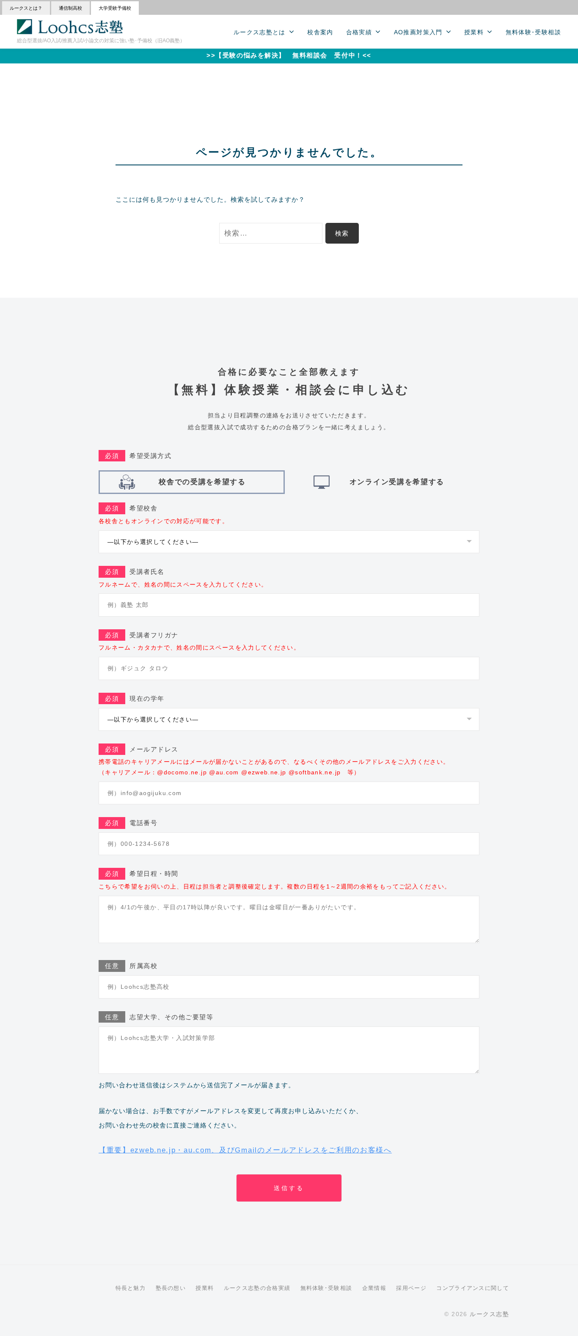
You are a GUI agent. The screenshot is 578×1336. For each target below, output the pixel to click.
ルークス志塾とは (260, 32)
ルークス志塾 (489, 1314)
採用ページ (411, 1288)
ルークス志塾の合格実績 (257, 1288)
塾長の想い (171, 1288)
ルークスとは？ (26, 8)
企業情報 (374, 1288)
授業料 (474, 32)
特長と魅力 (131, 1288)
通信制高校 (70, 8)
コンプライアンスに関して (472, 1288)
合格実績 (359, 32)
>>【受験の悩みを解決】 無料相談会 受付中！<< (288, 55)
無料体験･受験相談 (533, 32)
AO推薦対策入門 (418, 32)
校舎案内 (320, 32)
